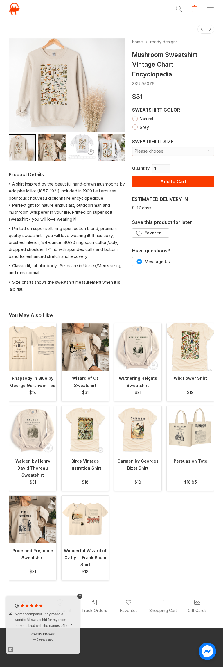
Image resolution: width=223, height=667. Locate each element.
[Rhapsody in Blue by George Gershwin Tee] (32, 347)
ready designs (164, 41)
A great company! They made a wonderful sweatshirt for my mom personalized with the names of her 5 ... (45, 620)
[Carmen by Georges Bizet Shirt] (137, 430)
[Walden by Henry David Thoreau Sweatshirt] (32, 430)
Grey (144, 127)
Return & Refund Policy (169, 652)
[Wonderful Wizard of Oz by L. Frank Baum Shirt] (85, 519)
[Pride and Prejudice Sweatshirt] (32, 519)
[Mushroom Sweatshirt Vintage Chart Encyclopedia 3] (111, 147)
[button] (14, 9)
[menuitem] (202, 29)
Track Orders (94, 610)
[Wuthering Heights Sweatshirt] (137, 347)
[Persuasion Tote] (190, 430)
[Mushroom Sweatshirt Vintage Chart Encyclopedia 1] (52, 147)
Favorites (129, 610)
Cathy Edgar (43, 634)
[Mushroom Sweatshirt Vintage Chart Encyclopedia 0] (22, 147)
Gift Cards (197, 610)
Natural (146, 118)
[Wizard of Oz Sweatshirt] (85, 347)
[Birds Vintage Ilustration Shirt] (85, 430)
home (137, 41)
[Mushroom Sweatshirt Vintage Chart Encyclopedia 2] (82, 147)
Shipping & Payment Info (117, 652)
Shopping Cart (163, 610)
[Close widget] (80, 596)
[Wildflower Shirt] (190, 347)
